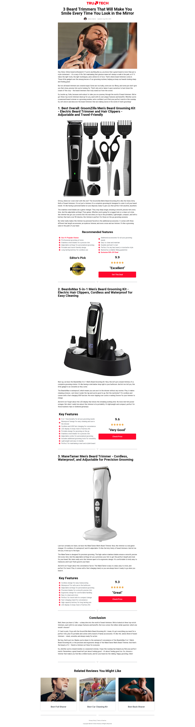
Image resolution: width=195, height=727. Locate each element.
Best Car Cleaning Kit (97, 707)
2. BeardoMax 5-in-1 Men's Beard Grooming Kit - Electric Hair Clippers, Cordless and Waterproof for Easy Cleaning (95, 292)
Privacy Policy (92, 720)
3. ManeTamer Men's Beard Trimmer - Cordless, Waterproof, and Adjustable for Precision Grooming (95, 457)
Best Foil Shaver (58, 707)
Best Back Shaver (136, 707)
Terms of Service (101, 720)
